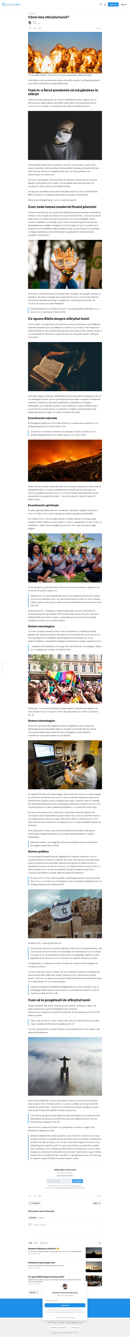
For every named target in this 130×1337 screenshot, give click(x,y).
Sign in (123, 4)
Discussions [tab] (43, 1243)
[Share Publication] (105, 4)
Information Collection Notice (64, 1312)
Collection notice (76, 1323)
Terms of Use (75, 1310)
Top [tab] (30, 1243)
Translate (32, 13)
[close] (84, 1283)
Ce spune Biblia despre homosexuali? (46, 1277)
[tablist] (37, 1218)
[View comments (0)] (35, 28)
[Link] (25, 92)
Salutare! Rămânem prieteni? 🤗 (43, 1248)
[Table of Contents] (2, 668)
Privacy (62, 1323)
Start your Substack (60, 1328)
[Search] (101, 4)
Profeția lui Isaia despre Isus (41, 1263)
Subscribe (113, 4)
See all (32, 1292)
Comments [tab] (32, 1218)
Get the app (75, 1328)
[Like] (30, 28)
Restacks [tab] (41, 1218)
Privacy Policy (80, 1312)
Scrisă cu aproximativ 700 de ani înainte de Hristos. (46, 1265)
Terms (68, 1323)
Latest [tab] (36, 1243)
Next (96, 1203)
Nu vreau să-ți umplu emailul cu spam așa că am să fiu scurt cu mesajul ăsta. (55, 1251)
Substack (55, 1333)
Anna (38, 1268)
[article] (65, 1253)
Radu (34, 21)
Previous (35, 1203)
